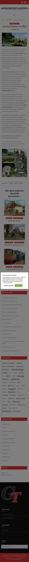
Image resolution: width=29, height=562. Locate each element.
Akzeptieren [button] (18, 285)
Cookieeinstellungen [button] (8, 285)
